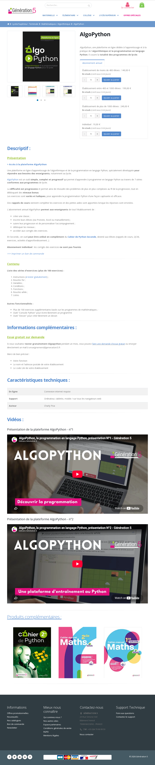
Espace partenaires (52, 724)
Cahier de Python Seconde (82, 236)
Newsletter (12, 728)
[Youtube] (19, 757)
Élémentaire (69, 15)
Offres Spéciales (132, 15)
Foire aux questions (125, 713)
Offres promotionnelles (17, 713)
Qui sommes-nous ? (52, 717)
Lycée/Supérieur (107, 15)
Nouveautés (12, 717)
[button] (37, 100)
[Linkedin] (25, 757)
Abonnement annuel (92, 63)
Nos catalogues (14, 720)
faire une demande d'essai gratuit (108, 343)
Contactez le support (125, 717)
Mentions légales (51, 735)
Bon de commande (15, 724)
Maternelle (49, 15)
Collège (87, 15)
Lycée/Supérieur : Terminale (25, 24)
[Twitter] (14, 757)
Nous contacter (87, 734)
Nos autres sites (50, 721)
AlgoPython (13, 179)
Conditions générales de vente (57, 728)
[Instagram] (30, 757)
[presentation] (7, 56)
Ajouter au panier (111, 79)
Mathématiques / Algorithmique (55, 24)
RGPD (46, 732)
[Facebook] (9, 757)
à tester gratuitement (36, 277)
